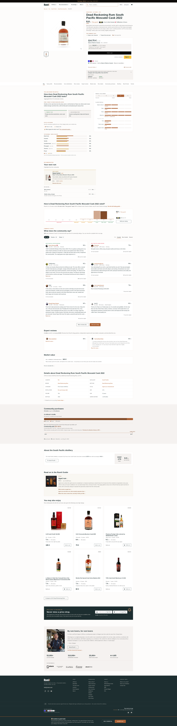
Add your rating (124, 221)
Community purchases (110, 83)
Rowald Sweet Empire (54, 303)
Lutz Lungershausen (99, 285)
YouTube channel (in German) (75, 650)
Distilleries (90, 691)
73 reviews (83, 583)
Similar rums (134, 83)
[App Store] (128, 712)
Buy (44, 83)
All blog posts (91, 687)
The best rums (76, 685)
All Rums (75, 681)
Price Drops (91, 698)
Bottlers (90, 692)
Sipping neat (57, 126)
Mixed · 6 (61, 237)
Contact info (122, 685)
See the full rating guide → (114, 206)
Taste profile (49, 83)
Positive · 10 (54, 237)
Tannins (48, 148)
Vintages (90, 694)
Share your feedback (124, 683)
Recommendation (58, 83)
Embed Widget (107, 689)
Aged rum (89, 12)
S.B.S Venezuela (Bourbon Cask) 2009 (86, 534)
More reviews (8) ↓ (82, 324)
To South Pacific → (52, 460)
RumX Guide (126, 83)
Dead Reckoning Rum (63, 383)
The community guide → (65, 129)
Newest (131, 237)
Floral (45, 151)
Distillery (119, 83)
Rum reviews (77, 83)
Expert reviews (85, 83)
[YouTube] (51, 691)
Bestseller (75, 683)
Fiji (58, 379)
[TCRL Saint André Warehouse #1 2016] (118, 564)
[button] (63, 31)
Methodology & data (108, 683)
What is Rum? (91, 681)
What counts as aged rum (65, 489)
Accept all (120, 721)
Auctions (74, 687)
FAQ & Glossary (91, 683)
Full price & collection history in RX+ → (92, 430)
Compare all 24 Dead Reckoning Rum (56, 598)
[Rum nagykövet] (47, 338)
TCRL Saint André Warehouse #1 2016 (116, 578)
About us (106, 681)
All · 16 (46, 237)
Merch (74, 691)
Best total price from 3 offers (95, 48)
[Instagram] (48, 691)
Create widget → (61, 400)
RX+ (105, 691)
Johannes (96, 245)
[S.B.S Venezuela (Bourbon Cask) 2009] (88, 520)
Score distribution (68, 83)
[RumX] (46, 5)
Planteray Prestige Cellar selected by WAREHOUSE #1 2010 (115, 535)
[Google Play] (131, 712)
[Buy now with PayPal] (127, 57)
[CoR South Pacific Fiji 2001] (58, 520)
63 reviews (53, 539)
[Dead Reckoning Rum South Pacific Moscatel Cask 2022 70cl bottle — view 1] (46, 54)
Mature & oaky (48, 126)
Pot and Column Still (63, 390)
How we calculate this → (49, 365)
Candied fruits (50, 143)
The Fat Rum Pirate (98, 338)
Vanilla (45, 141)
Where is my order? (124, 681)
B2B (105, 687)
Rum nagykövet (52, 338)
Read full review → (50, 341)
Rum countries (91, 689)
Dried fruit (46, 136)
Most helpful (125, 237)
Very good (95, 22)
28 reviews (83, 539)
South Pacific (105, 379)
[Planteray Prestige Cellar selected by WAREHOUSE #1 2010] (118, 520)
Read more (48, 276)
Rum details (100, 83)
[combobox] (102, 4)
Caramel (46, 138)
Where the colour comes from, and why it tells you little (72, 493)
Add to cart (109, 53)
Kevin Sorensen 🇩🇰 (53, 245)
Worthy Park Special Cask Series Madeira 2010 (88, 578)
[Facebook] (45, 691)
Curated (119, 237)
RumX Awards (76, 689)
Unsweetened (110, 386)
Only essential (108, 721)
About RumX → (73, 647)
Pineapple (48, 146)
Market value (93, 83)
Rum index (90, 696)
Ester (106, 125)
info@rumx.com (48, 687)
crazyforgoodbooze (98, 263)
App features (107, 685)
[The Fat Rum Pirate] (92, 338)
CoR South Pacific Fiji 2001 (53, 534)
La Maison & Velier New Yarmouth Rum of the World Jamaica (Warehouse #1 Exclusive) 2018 (58, 579)
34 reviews (113, 583)
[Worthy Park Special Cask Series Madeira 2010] (88, 564)
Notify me (128, 545)
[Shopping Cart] (132, 4)
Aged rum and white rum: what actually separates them (72, 491)
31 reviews (113, 539)
